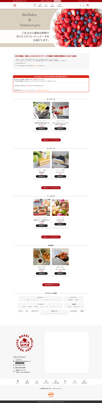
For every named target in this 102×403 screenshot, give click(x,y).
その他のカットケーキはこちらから (51, 187)
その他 (81, 311)
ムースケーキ (34, 299)
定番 (77, 299)
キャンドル (60, 313)
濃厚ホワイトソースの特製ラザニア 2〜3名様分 (42, 220)
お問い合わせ (59, 6)
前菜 (63, 217)
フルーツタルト (44, 299)
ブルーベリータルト (60, 172)
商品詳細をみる (42, 128)
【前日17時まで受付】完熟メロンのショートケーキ (41, 123)
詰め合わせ (44, 267)
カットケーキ (40, 170)
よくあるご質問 (56, 383)
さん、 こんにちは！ (84, 1)
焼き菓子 (39, 267)
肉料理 (30, 306)
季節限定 (44, 170)
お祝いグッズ (54, 311)
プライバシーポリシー (58, 388)
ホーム (35, 6)
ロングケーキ (53, 299)
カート (65, 383)
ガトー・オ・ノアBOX (60, 269)
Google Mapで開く (57, 1)
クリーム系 (39, 120)
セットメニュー (54, 306)
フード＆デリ (45, 217)
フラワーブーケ (35, 311)
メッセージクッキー (50, 313)
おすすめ (46, 6)
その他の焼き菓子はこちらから (51, 285)
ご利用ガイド (52, 6)
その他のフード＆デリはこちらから (51, 237)
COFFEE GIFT (42, 269)
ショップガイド (46, 383)
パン (27, 311)
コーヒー (20, 311)
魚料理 (36, 306)
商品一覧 (40, 6)
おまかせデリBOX (60, 220)
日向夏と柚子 (42, 172)
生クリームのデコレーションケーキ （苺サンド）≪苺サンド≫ (60, 123)
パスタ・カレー (38, 217)
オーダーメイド (73, 311)
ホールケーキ (44, 120)
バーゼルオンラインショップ (43, 90)
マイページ (75, 383)
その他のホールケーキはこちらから (51, 140)
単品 (70, 306)
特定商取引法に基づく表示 (46, 388)
